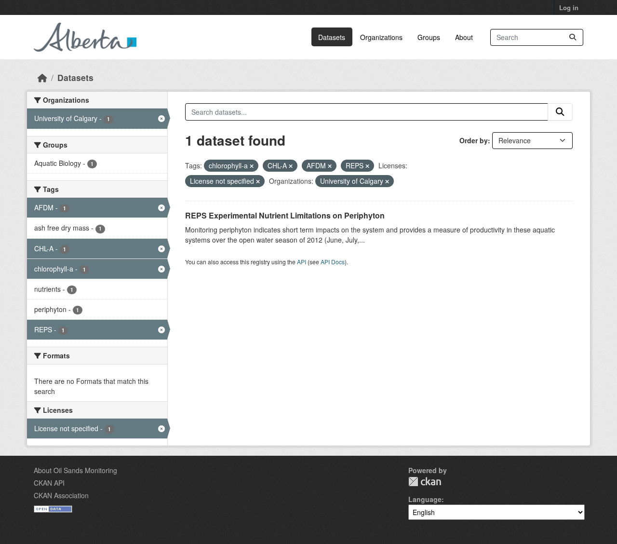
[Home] (42, 77)
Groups (428, 37)
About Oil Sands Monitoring (75, 470)
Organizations (381, 37)
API (301, 262)
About (464, 37)
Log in (568, 7)
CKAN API (49, 483)
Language (425, 499)
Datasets (331, 37)
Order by (473, 140)
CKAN (424, 481)
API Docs (333, 262)
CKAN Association (61, 495)
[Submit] (572, 37)
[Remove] (252, 166)
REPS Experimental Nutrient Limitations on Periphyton (285, 215)
